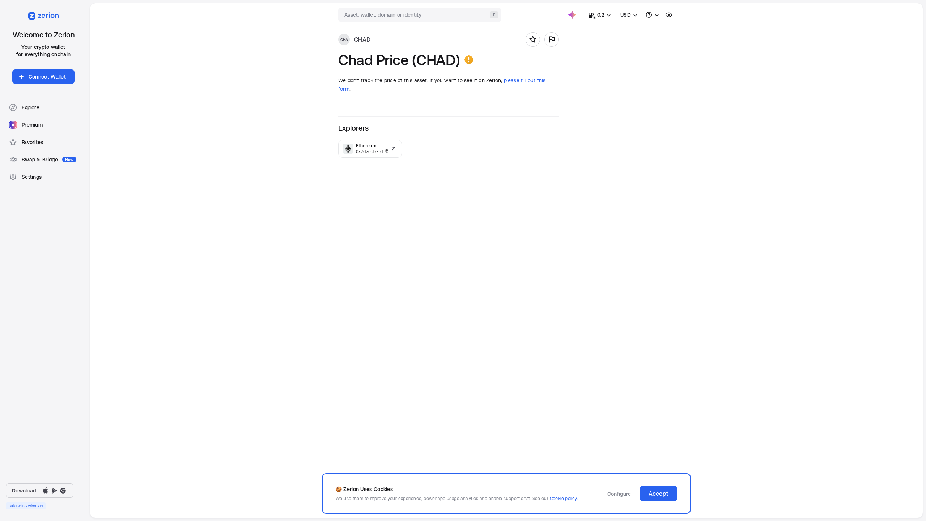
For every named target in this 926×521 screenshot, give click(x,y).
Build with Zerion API (26, 506)
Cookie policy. (564, 498)
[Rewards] (572, 15)
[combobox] (420, 14)
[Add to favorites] (533, 39)
